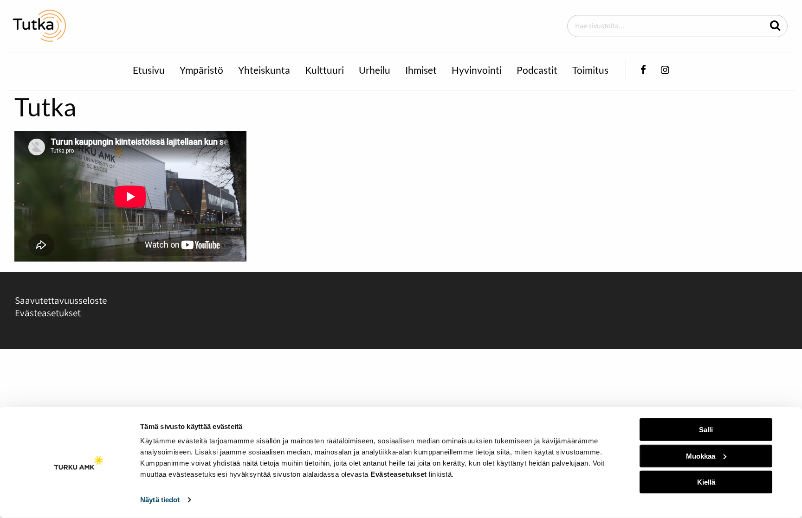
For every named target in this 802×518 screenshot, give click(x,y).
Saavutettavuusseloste (61, 300)
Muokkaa (700, 456)
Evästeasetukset (48, 313)
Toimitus (590, 70)
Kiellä (706, 482)
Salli (706, 430)
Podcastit (537, 70)
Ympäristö (201, 70)
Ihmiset (421, 70)
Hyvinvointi (477, 70)
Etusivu (149, 70)
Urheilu (374, 70)
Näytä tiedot (160, 500)
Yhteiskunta (264, 70)
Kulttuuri (324, 70)
